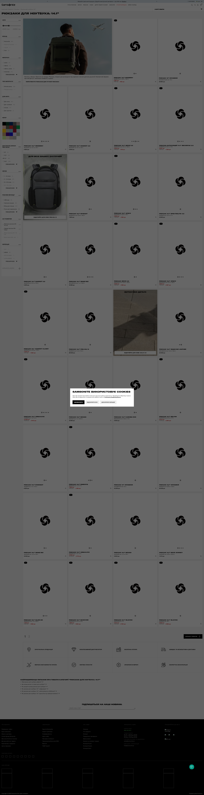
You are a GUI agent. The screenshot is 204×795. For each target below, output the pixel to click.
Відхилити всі (92, 402)
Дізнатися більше (108, 402)
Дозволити (78, 402)
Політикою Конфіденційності (112, 397)
